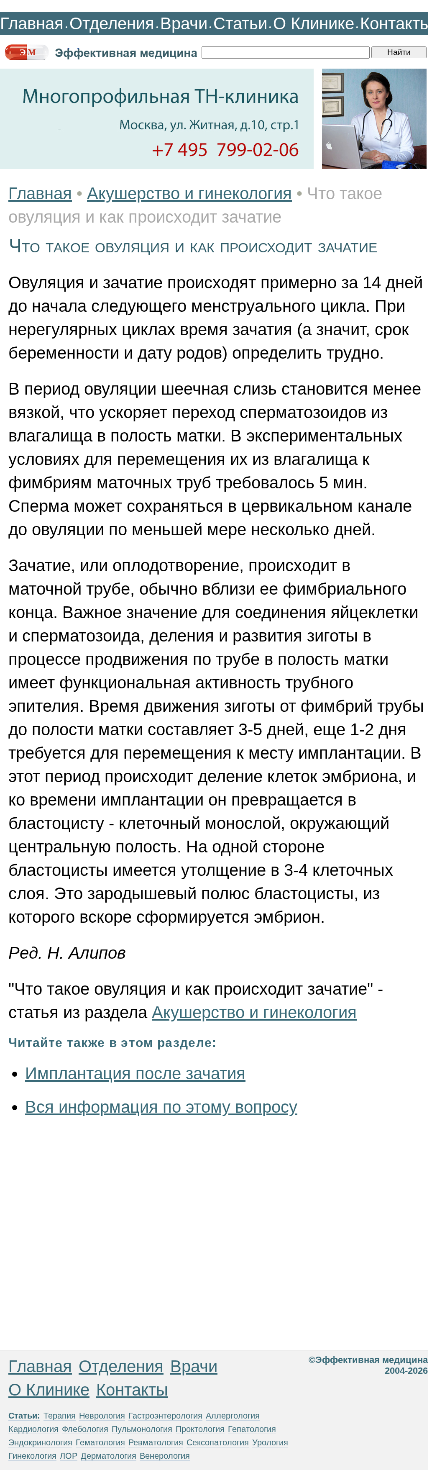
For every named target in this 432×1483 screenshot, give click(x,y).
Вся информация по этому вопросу (161, 1107)
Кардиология (33, 1429)
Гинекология (32, 1455)
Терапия (59, 1415)
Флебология (85, 1429)
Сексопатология (218, 1442)
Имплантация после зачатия (135, 1073)
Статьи (240, 23)
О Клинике (313, 23)
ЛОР (68, 1455)
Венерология (165, 1455)
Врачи (183, 23)
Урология (270, 1442)
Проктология (200, 1429)
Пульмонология (142, 1429)
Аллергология (233, 1415)
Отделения (111, 23)
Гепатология (252, 1429)
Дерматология (108, 1455)
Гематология (100, 1442)
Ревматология (155, 1442)
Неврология (102, 1415)
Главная (32, 23)
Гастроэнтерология (165, 1415)
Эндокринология (40, 1442)
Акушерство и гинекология (189, 193)
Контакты (396, 23)
